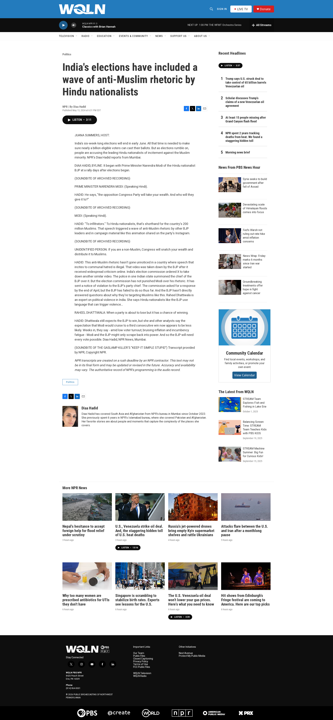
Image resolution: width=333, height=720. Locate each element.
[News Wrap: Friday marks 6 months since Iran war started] (230, 261)
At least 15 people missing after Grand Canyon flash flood (245, 119)
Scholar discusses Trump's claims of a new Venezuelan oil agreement (244, 102)
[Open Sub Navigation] (76, 36)
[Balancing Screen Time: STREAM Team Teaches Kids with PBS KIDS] (230, 427)
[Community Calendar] (244, 327)
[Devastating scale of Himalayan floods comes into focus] (230, 210)
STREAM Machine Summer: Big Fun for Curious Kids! (253, 452)
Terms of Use (140, 664)
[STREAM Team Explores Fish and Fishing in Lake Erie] (230, 404)
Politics (66, 54)
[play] (63, 25)
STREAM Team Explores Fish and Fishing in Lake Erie (254, 402)
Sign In (222, 9)
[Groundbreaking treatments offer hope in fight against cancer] (230, 287)
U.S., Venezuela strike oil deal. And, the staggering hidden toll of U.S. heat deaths (139, 530)
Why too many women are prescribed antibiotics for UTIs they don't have (85, 599)
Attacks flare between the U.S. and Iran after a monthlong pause (244, 530)
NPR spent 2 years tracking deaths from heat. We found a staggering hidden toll (243, 137)
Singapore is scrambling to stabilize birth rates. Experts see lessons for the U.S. (137, 599)
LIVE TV (242, 9)
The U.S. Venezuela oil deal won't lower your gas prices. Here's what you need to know (191, 599)
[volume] (74, 25)
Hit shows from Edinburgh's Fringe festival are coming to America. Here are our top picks (245, 599)
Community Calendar (244, 353)
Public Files (139, 656)
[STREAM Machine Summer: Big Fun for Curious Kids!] (230, 454)
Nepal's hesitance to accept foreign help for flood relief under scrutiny (83, 530)
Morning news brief (237, 152)
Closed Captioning (143, 658)
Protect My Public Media (192, 656)
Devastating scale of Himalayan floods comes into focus (255, 208)
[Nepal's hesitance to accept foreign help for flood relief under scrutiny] (87, 507)
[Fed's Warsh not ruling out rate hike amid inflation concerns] (230, 235)
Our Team (138, 653)
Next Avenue (186, 653)
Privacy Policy (140, 661)
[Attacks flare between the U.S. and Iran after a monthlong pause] (246, 507)
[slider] (79, 25)
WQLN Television (142, 673)
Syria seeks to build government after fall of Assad (255, 182)
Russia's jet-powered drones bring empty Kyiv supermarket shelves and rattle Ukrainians (191, 530)
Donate (265, 9)
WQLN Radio (140, 676)
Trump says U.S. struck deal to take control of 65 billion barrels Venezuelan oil (245, 82)
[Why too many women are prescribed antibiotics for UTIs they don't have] (87, 576)
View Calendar (244, 375)
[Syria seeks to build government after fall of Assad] (230, 184)
